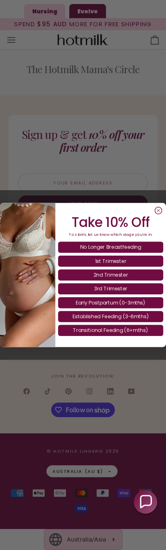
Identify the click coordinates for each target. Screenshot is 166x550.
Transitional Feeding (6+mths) (110, 330)
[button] (145, 502)
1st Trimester (111, 260)
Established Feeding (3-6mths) (111, 316)
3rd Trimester (110, 288)
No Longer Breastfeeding (110, 247)
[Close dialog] (158, 210)
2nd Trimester (110, 274)
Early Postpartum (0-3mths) (111, 302)
